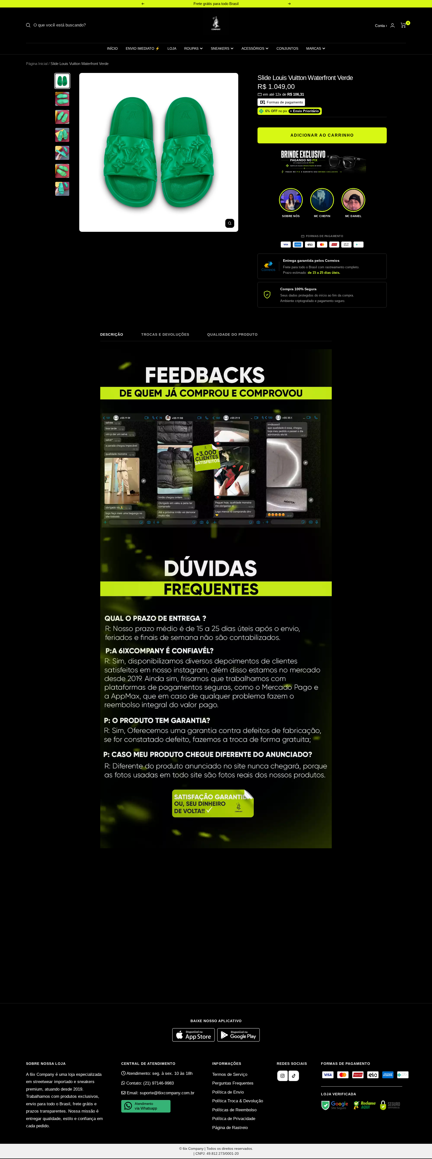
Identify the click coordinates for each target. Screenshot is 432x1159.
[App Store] (194, 1040)
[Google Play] (238, 1040)
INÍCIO (112, 48)
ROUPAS (191, 48)
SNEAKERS (220, 48)
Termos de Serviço (229, 1074)
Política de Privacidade (233, 1118)
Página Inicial (37, 63)
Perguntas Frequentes (233, 1083)
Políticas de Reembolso (234, 1110)
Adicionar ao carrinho (322, 135)
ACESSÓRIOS (253, 48)
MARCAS (313, 48)
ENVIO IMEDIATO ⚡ (143, 48)
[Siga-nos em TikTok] (294, 1076)
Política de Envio (228, 1092)
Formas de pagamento (284, 102)
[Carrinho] (403, 25)
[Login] (392, 25)
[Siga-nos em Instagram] (283, 1076)
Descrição (111, 334)
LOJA (172, 48)
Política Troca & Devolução (237, 1101)
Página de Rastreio (230, 1127)
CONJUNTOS (287, 48)
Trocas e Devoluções (165, 334)
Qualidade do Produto (232, 334)
